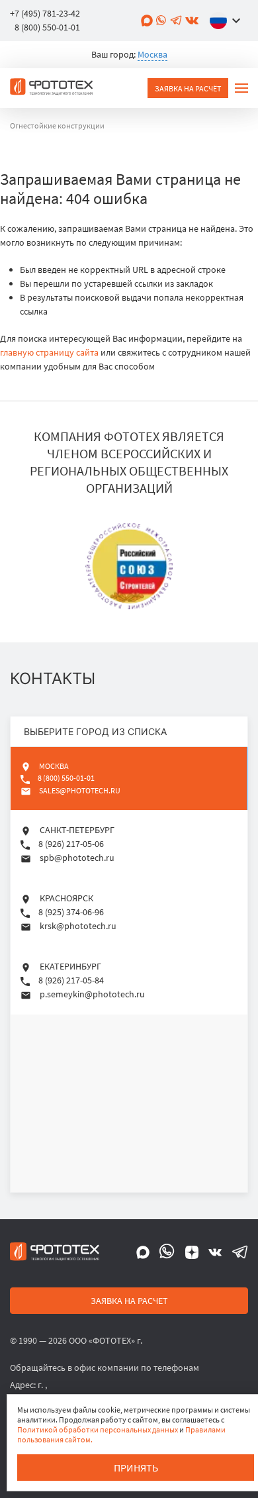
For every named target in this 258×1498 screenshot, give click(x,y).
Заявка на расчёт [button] (188, 88)
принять (136, 1467)
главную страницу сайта (49, 352)
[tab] (129, 778)
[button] (228, 20)
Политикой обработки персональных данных (97, 1429)
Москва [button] (152, 54)
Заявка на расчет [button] (129, 1301)
